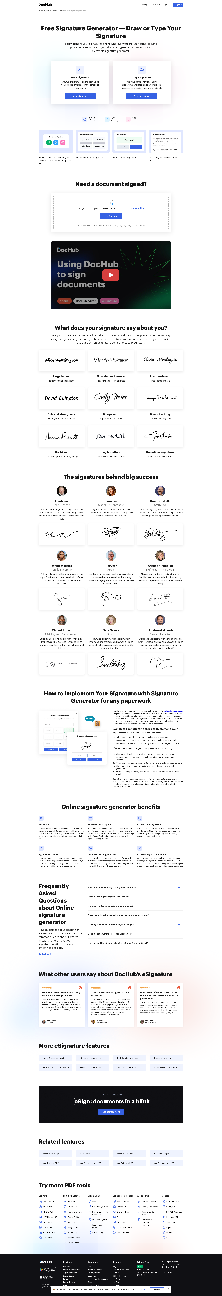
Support (91, 1282)
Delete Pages (73, 1243)
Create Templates (124, 1227)
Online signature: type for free (166, 1067)
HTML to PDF (49, 1232)
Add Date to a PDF (125, 1163)
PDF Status (121, 1222)
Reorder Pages (74, 1237)
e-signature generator (173, 711)
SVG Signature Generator (127, 1067)
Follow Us (168, 1272)
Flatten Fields (73, 1217)
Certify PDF (171, 1206)
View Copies (85, 1154)
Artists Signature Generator (54, 1058)
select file (137, 208)
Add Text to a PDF (51, 1163)
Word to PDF (48, 1201)
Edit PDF (71, 1201)
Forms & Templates (71, 1269)
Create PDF (72, 1206)
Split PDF (71, 1222)
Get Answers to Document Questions (148, 1222)
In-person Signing (99, 1219)
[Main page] (45, 5)
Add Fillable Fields (75, 1212)
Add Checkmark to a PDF (90, 1163)
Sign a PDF (96, 1201)
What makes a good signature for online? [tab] (108, 896)
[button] (111, 275)
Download (170, 1232)
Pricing (144, 4)
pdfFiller (116, 1273)
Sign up (178, 4)
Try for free (111, 216)
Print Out (170, 1237)
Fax (118, 1217)
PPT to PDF (48, 1222)
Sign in (167, 4)
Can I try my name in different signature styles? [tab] (111, 924)
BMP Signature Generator (128, 1058)
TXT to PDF (48, 1206)
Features (154, 4)
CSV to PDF (48, 1227)
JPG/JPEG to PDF (50, 1217)
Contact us (44, 954)
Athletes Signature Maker (90, 1058)
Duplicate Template (162, 1154)
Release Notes (94, 1285)
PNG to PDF (48, 1212)
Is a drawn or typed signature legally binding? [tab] (110, 906)
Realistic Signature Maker (90, 1067)
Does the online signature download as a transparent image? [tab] (118, 915)
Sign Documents (70, 1273)
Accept (157, 1289)
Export (169, 1227)
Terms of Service (95, 1269)
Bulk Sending (97, 1232)
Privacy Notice (94, 1273)
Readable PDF (172, 1217)
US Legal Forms (119, 1276)
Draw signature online (163, 1058)
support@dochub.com (170, 1262)
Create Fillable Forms (123, 1233)
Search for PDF (172, 1222)
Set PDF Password (174, 1212)
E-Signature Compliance (98, 1279)
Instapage (117, 1285)
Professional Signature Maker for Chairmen (57, 1067)
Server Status (68, 1276)
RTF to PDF (48, 1237)
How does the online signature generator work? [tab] (112, 887)
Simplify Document (150, 1206)
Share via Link (122, 1206)
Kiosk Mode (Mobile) (97, 1226)
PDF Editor (67, 1266)
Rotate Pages (73, 1232)
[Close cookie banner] (169, 1288)
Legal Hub (92, 1276)
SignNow (116, 1279)
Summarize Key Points (148, 1213)
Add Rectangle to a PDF (164, 1163)
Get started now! (111, 1111)
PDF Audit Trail (172, 1201)
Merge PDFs (73, 1227)
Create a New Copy (51, 1154)
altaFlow (116, 1282)
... (141, 1289)
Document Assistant (150, 1201)
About (90, 1266)
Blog (114, 1266)
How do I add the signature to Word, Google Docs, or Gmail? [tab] (118, 943)
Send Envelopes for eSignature (100, 1213)
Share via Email (123, 1212)
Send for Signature (100, 1206)
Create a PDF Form (125, 1154)
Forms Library (69, 1282)
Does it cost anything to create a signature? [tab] (110, 934)
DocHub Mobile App (121, 1269)
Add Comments (123, 1201)
